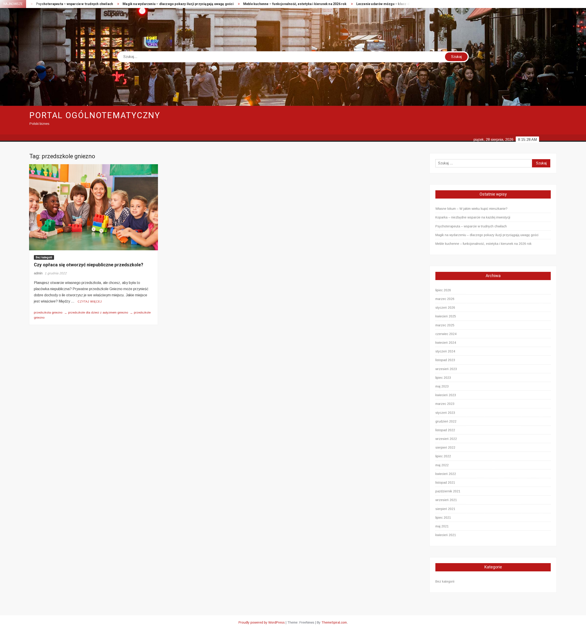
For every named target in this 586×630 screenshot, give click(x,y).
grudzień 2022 (445, 421)
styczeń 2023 (445, 413)
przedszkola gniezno (48, 312)
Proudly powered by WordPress (262, 622)
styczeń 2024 (445, 351)
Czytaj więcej (90, 301)
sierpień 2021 (445, 509)
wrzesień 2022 (446, 439)
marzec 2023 (444, 404)
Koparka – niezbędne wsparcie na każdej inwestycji (472, 217)
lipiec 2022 (443, 456)
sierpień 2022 (445, 447)
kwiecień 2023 (445, 395)
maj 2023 (442, 386)
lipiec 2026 (443, 290)
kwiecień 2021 (445, 535)
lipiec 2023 (443, 377)
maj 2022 (442, 465)
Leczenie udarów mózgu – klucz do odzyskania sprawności (355, 4)
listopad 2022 (445, 430)
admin (38, 273)
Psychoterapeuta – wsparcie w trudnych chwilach (471, 226)
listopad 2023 (445, 360)
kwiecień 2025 (445, 316)
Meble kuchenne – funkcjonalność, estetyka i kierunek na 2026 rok (248, 4)
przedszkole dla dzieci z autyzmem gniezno (98, 312)
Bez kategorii (44, 257)
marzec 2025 (444, 325)
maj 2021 (442, 526)
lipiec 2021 (443, 517)
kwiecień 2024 (445, 342)
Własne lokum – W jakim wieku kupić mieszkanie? (471, 208)
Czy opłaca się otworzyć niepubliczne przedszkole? (88, 265)
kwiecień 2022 (445, 474)
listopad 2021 (445, 482)
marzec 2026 (444, 299)
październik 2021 (447, 491)
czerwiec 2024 (445, 334)
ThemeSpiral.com (334, 622)
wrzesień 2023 (446, 369)
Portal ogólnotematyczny (94, 115)
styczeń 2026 (445, 307)
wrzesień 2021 (446, 500)
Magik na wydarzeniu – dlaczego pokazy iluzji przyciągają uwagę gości (131, 4)
